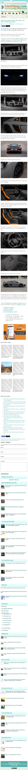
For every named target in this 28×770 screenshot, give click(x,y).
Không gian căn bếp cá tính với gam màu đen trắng (14, 420)
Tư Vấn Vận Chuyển (6, 620)
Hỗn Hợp (14, 23)
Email (2, 452)
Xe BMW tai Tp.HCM (21, 304)
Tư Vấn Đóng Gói (6, 624)
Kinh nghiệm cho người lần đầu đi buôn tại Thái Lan (16, 486)
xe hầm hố (11, 440)
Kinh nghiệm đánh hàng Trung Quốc (15, 506)
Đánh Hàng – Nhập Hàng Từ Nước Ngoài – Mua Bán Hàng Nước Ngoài (16, 765)
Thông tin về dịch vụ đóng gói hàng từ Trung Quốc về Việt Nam (15, 730)
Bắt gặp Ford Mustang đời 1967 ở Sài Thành (13, 427)
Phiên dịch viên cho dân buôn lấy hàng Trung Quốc (15, 637)
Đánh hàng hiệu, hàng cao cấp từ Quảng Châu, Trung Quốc (16, 514)
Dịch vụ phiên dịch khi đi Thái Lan (12, 642)
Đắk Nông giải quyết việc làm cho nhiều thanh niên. (14, 411)
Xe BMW (8, 41)
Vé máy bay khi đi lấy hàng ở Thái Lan (15, 698)
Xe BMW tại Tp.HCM (17, 41)
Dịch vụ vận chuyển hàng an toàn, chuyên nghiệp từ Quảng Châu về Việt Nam (14, 680)
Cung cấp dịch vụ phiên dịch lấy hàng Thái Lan (14, 654)
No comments (20, 23)
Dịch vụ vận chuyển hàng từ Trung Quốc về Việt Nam (15, 663)
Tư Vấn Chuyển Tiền (7, 614)
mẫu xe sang (14, 438)
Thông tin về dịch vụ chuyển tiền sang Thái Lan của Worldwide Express (16, 525)
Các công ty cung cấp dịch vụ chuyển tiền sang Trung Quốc (16, 532)
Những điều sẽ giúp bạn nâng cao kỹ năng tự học (16, 597)
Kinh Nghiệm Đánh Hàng (7, 608)
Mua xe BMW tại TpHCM (17, 38)
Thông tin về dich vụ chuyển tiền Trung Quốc (15, 539)
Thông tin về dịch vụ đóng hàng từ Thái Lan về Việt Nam (15, 716)
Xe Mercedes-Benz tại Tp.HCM (10, 311)
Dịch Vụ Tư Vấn (5, 613)
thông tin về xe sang (5, 440)
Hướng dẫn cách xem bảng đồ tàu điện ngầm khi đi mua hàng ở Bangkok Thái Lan (16, 692)
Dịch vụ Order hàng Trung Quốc (13, 747)
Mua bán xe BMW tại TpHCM (14, 303)
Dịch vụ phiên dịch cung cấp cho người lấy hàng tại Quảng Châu (14, 648)
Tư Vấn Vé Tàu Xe (6, 622)
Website (2, 456)
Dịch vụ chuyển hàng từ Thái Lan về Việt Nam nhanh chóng (15, 669)
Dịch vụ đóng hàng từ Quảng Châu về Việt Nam (16, 723)
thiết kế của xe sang (21, 438)
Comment (3, 461)
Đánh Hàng (4, 606)
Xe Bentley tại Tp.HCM (8, 307)
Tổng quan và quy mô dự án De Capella (12, 416)
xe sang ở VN (16, 440)
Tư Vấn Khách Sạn (6, 616)
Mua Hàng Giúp (5, 610)
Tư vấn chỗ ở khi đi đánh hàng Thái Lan (15, 563)
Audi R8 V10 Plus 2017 (6, 28)
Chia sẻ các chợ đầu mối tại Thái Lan (15, 499)
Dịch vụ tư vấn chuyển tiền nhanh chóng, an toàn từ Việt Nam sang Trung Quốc (16, 553)
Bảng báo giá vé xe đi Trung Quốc (14, 705)
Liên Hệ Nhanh (5, 630)
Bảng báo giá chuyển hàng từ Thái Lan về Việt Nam (15, 674)
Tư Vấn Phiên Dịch (6, 618)
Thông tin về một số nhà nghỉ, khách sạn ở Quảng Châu (16, 571)
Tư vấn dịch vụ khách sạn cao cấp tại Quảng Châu (15, 578)
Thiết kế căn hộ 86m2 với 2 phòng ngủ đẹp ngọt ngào (15, 401)
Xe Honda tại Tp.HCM (8, 308)
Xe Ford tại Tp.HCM (8, 310)
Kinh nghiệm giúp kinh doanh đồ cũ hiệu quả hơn (13, 587)
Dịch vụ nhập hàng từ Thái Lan (13, 754)
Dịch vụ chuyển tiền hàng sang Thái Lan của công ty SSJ (16, 546)
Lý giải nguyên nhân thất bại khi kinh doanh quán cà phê (14, 592)
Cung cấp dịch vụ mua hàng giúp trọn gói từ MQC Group (16, 741)
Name (2, 447)
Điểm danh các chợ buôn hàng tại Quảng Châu (16, 493)
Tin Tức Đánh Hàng (6, 628)
